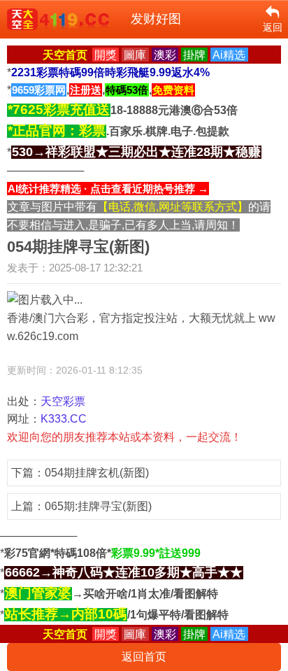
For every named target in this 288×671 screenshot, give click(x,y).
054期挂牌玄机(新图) (97, 473)
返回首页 (144, 657)
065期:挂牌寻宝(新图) (98, 506)
